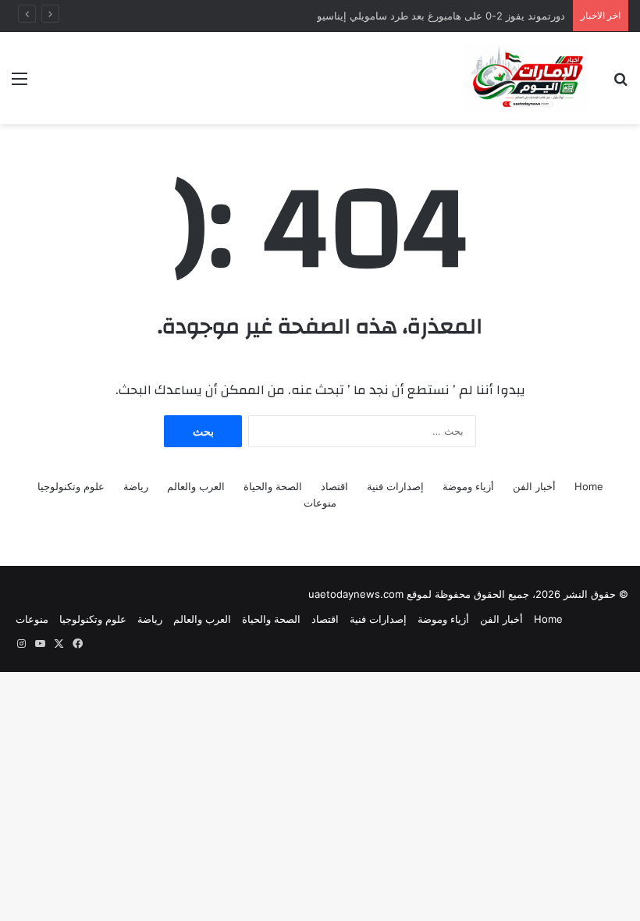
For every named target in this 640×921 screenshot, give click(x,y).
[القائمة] (19, 83)
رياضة (135, 486)
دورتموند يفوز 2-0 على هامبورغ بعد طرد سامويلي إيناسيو (441, 15)
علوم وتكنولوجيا (71, 486)
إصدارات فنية (395, 486)
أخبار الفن (534, 486)
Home (588, 486)
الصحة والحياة (273, 486)
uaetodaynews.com (356, 594)
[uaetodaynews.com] (525, 78)
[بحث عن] (620, 83)
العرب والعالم (196, 486)
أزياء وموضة (468, 486)
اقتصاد (334, 486)
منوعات (320, 502)
